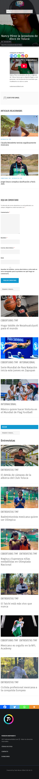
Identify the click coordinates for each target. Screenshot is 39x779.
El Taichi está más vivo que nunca (16, 605)
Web (2, 258)
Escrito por (11, 97)
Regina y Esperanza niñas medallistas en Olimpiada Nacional (16, 561)
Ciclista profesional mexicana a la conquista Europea (19, 689)
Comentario (5, 212)
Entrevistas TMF (6, 139)
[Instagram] (22, 56)
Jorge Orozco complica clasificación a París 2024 (18, 183)
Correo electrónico (8, 248)
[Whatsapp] (19, 56)
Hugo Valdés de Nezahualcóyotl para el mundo (19, 327)
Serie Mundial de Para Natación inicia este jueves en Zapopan (19, 369)
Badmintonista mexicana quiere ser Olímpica (19, 518)
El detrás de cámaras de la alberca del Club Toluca (16, 476)
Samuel (17, 97)
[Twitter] (15, 56)
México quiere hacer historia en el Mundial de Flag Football (19, 411)
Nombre (4, 238)
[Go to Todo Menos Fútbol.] (2, 41)
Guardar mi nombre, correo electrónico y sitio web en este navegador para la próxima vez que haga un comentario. (19, 271)
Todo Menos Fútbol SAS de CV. (23, 770)
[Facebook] (11, 56)
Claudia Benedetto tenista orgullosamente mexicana (18, 144)
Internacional (27, 362)
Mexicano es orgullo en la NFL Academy (18, 647)
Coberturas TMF (6, 178)
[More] (26, 56)
